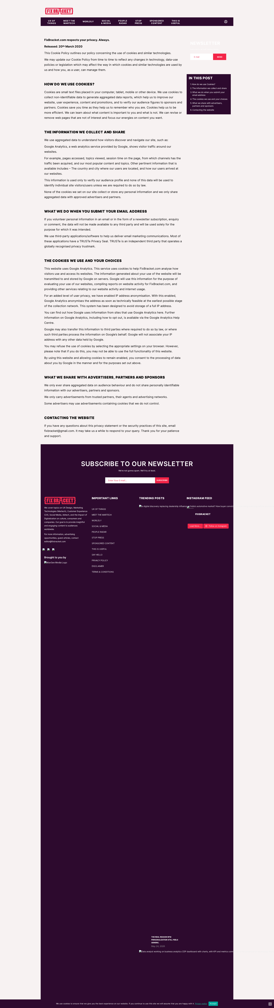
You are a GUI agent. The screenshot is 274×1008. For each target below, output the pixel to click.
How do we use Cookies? (203, 84)
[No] (270, 1004)
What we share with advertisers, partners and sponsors (207, 104)
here (160, 312)
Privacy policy (201, 1003)
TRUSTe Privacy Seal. (94, 241)
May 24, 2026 (158, 946)
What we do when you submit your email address (208, 93)
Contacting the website (203, 110)
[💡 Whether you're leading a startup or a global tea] (208, 522)
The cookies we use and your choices (209, 99)
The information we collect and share (209, 88)
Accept (213, 1003)
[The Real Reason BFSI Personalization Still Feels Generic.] (144, 940)
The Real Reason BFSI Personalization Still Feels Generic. (164, 940)
